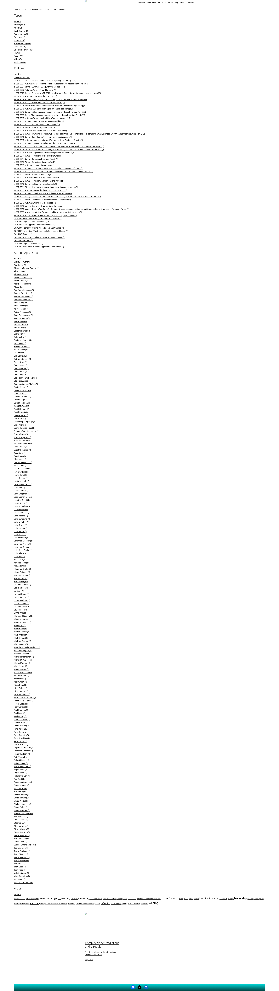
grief (220, 899)
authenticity (22, 899)
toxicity (124, 904)
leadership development (256, 899)
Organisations (62, 903)
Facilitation (206, 898)
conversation (97, 899)
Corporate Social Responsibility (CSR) (115, 899)
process (83, 903)
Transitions (144, 903)
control (91, 899)
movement (55, 903)
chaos (59, 899)
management (24, 903)
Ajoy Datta (89, 960)
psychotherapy (90, 903)
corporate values (132, 899)
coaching (65, 898)
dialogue (186, 899)
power (78, 903)
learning (17, 904)
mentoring (35, 903)
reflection (105, 903)
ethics (196, 899)
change (52, 898)
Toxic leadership (134, 904)
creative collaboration (145, 899)
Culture (181, 899)
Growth (224, 899)
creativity (157, 899)
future (216, 898)
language (231, 899)
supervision (116, 903)
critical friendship (170, 898)
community (74, 899)
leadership (240, 898)
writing (153, 903)
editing (191, 899)
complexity (83, 898)
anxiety (16, 899)
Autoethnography (32, 899)
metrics (50, 903)
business (44, 898)
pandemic (71, 904)
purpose (97, 904)
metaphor (44, 904)
